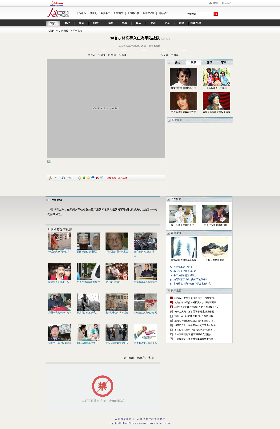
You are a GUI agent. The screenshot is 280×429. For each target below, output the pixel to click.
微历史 (93, 13)
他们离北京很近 (114, 282)
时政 (67, 23)
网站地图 (226, 3)
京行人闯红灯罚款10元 (117, 343)
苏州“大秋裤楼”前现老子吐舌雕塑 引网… (195, 316)
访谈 (167, 23)
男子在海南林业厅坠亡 (88, 282)
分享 (166, 55)
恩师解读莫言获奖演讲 (145, 282)
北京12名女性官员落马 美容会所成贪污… (195, 298)
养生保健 (176, 233)
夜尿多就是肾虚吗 (215, 260)
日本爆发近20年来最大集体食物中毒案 (193, 339)
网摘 (103, 55)
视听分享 (195, 23)
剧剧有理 (163, 13)
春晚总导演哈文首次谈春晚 (216, 112)
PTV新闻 (118, 13)
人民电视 (63, 30)
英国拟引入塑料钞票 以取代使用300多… (194, 330)
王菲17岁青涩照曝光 (216, 88)
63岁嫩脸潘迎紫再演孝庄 (183, 112)
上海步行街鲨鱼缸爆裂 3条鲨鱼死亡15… (194, 320)
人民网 (51, 30)
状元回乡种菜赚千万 (87, 312)
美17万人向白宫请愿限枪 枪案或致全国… (195, 311)
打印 (93, 55)
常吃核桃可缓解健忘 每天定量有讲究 (192, 283)
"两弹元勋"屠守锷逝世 (117, 251)
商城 (124, 55)
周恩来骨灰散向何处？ (59, 312)
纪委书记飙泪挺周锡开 (59, 343)
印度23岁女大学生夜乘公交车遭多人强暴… (196, 325)
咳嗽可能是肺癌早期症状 (184, 260)
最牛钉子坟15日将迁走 (117, 312)
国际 (81, 23)
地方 (95, 23)
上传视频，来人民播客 (118, 177)
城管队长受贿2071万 (58, 282)
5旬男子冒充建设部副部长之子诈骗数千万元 (196, 307)
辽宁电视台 (154, 45)
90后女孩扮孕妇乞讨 (58, 251)
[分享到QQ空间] (80, 177)
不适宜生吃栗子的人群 (185, 271)
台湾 (110, 23)
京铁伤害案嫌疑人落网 (145, 312)
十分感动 (81, 13)
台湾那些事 (133, 13)
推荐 (176, 55)
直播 (181, 23)
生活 (153, 23)
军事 (124, 23)
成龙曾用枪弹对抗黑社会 (183, 88)
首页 (53, 23)
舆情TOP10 (148, 13)
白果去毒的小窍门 (183, 267)
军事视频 (77, 30)
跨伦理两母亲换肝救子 (182, 225)
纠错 (113, 55)
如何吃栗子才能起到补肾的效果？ (191, 279)
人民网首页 (213, 3)
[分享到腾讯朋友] (84, 177)
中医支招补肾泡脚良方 (185, 275)
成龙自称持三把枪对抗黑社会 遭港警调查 (195, 302)
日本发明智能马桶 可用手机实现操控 (193, 334)
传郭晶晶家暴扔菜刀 (87, 343)
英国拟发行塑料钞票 (87, 251)
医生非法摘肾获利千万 (145, 343)
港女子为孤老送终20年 (215, 225)
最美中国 (105, 13)
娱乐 (138, 23)
